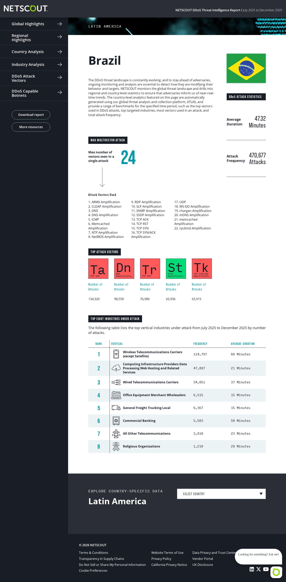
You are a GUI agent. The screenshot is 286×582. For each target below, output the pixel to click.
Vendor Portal (202, 559)
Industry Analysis (28, 64)
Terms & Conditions (93, 553)
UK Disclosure (202, 565)
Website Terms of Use (167, 553)
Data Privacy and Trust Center (214, 553)
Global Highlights (28, 23)
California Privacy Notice (169, 565)
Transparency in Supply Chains (101, 559)
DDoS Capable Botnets (25, 93)
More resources (31, 127)
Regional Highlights (21, 37)
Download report (31, 115)
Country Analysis (28, 51)
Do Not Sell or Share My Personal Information (112, 565)
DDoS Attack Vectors (23, 78)
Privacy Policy (161, 559)
